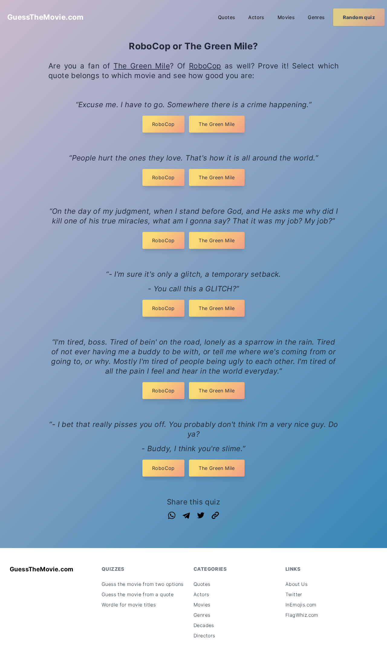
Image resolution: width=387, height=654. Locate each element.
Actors (256, 17)
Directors (204, 636)
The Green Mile (141, 65)
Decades (204, 625)
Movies (286, 17)
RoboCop (205, 65)
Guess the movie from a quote (138, 594)
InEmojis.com (301, 605)
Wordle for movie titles (129, 605)
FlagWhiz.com (301, 615)
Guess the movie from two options (143, 584)
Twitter (293, 594)
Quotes (226, 17)
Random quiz (359, 17)
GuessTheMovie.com (45, 17)
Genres (316, 17)
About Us (296, 584)
